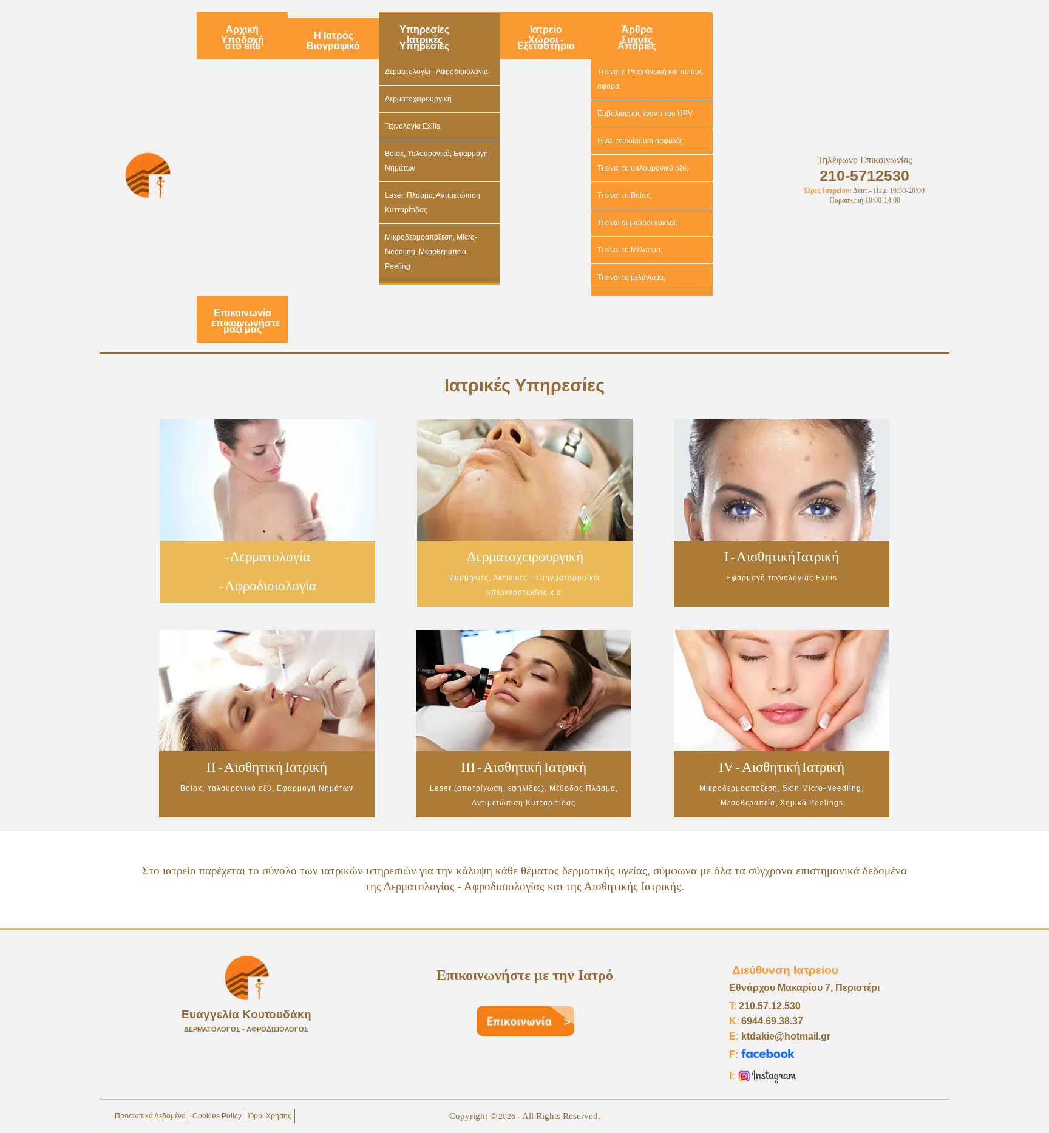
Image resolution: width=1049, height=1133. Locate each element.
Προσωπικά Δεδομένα (150, 1116)
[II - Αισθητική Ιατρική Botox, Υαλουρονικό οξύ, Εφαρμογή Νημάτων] (266, 821)
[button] (1022, 1106)
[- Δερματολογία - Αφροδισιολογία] (267, 606)
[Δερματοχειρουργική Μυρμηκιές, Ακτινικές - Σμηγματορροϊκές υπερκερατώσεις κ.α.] (524, 610)
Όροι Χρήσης (269, 1116)
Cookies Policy (217, 1116)
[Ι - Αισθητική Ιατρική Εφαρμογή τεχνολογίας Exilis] (781, 610)
